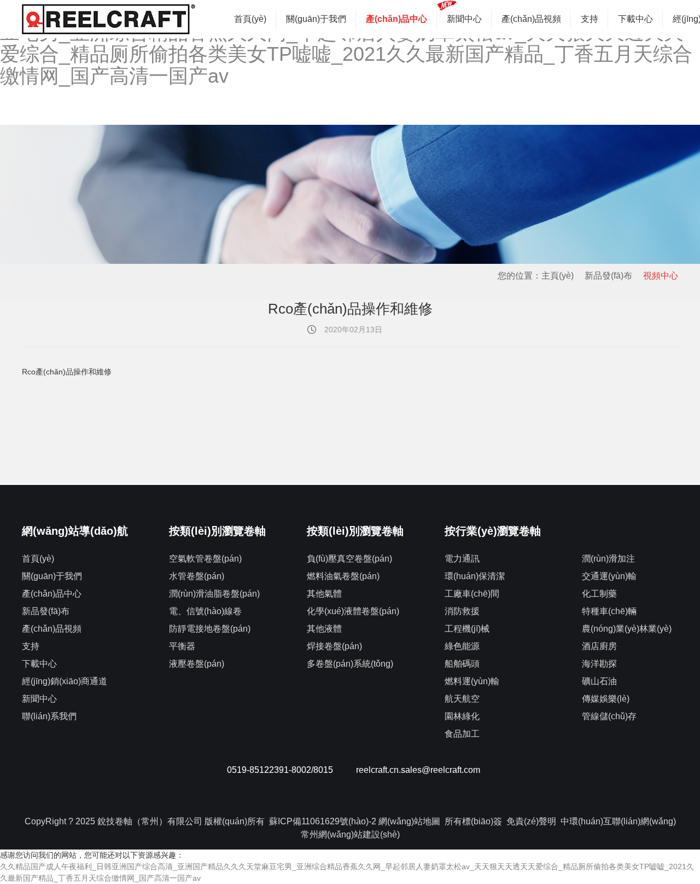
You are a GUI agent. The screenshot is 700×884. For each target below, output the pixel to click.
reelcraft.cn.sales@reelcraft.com (418, 770)
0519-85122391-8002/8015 (280, 770)
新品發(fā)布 (608, 275)
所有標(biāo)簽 (473, 821)
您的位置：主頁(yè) (536, 275)
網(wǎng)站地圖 (409, 821)
